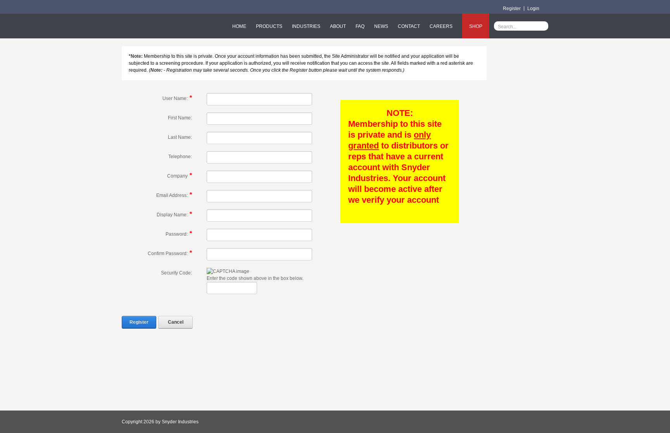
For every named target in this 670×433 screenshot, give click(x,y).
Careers (441, 26)
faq (360, 26)
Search (542, 26)
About (338, 26)
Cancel (175, 322)
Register (512, 8)
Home (239, 26)
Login (533, 8)
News (381, 26)
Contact (409, 26)
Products (269, 26)
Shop (475, 26)
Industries (306, 26)
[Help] (197, 99)
